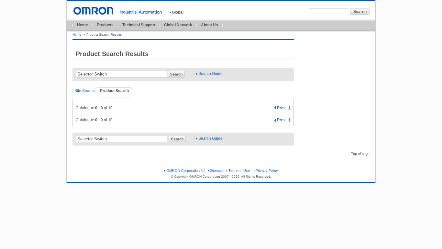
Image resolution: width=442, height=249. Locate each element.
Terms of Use (239, 170)
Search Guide (210, 73)
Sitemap (216, 170)
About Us (209, 25)
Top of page (360, 154)
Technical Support (138, 25)
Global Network (178, 25)
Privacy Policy (267, 170)
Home (82, 25)
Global (177, 12)
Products (105, 25)
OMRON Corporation (183, 170)
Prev (281, 108)
